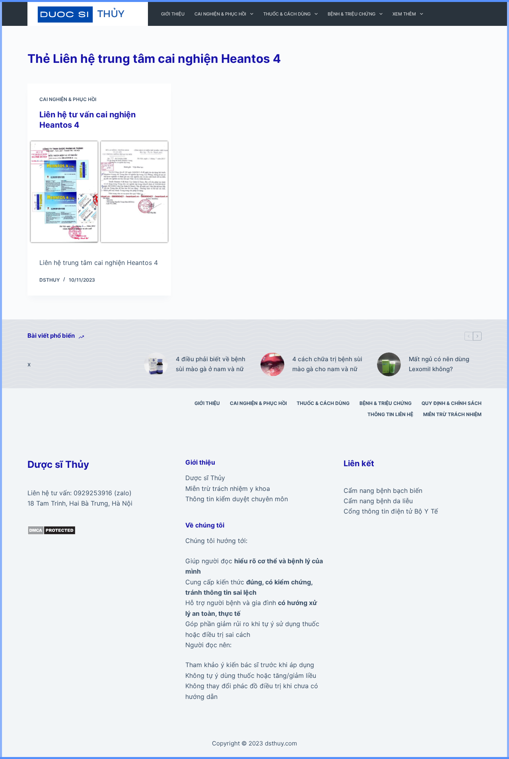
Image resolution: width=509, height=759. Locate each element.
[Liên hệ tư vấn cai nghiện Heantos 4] (99, 191)
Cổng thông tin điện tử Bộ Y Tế (391, 511)
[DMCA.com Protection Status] (51, 529)
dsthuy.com (281, 743)
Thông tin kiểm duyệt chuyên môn (236, 499)
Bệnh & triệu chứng (351, 14)
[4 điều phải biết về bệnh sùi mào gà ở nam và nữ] (156, 364)
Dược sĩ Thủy (205, 478)
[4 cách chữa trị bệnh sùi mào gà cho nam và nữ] (272, 364)
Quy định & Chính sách (452, 403)
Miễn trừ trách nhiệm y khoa (227, 488)
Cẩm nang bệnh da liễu (378, 501)
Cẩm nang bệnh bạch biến (383, 490)
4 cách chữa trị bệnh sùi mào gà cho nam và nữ (327, 364)
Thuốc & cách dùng (287, 14)
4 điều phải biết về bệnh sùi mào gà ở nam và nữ (210, 364)
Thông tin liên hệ (390, 414)
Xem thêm (404, 14)
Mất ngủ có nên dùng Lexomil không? (439, 364)
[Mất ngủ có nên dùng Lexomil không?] (389, 364)
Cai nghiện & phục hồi (220, 14)
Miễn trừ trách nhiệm (452, 414)
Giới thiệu (173, 14)
